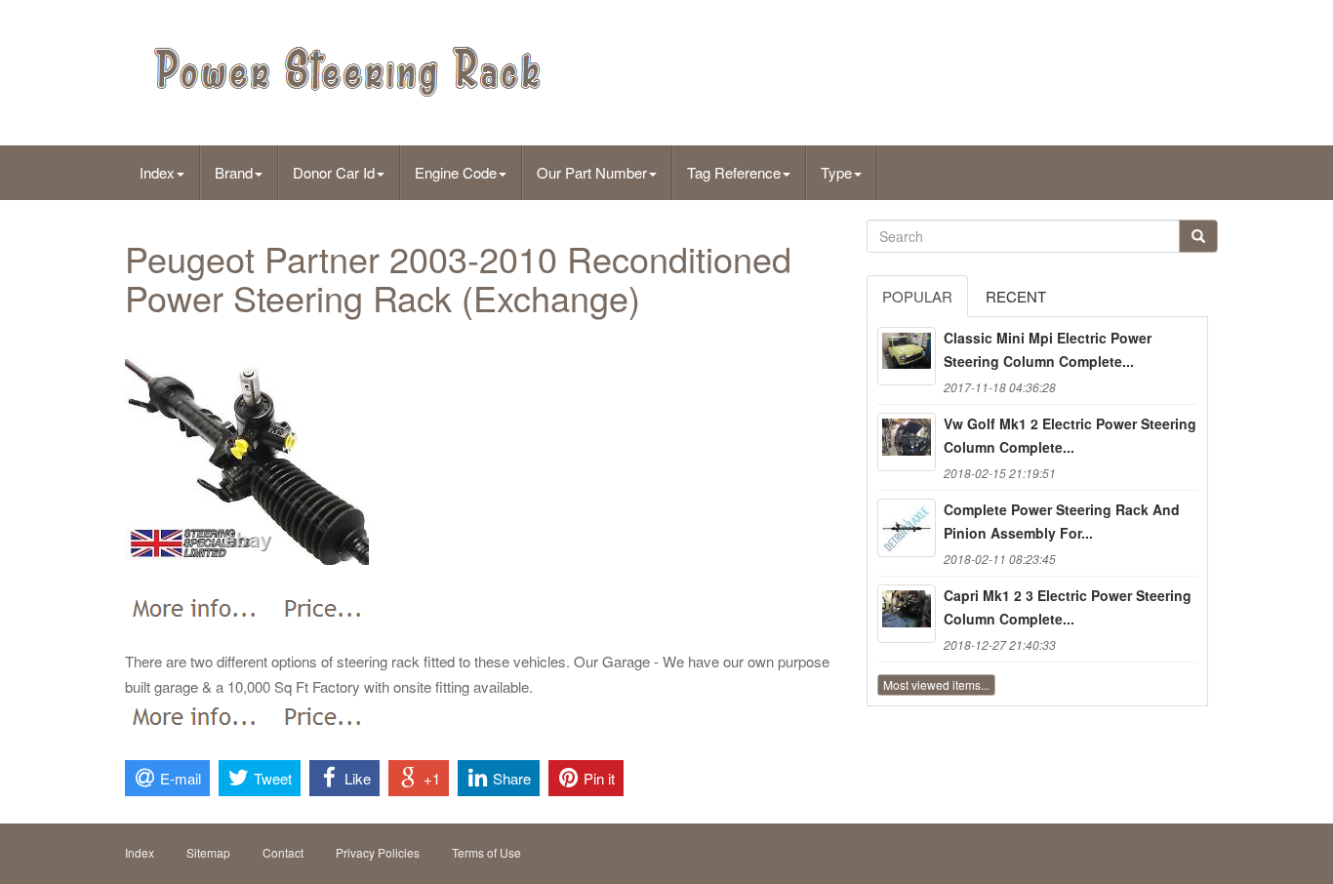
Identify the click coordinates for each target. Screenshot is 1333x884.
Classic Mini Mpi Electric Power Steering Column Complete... (1047, 349)
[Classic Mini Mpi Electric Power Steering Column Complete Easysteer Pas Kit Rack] (906, 356)
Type (836, 172)
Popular (917, 296)
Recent (1016, 296)
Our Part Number (592, 172)
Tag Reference (734, 172)
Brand (234, 172)
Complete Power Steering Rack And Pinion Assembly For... (1062, 521)
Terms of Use (486, 852)
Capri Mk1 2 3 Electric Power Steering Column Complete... (1068, 606)
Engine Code (456, 172)
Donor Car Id (334, 172)
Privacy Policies (378, 852)
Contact (283, 852)
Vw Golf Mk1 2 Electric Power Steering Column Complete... (1070, 435)
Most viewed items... (936, 684)
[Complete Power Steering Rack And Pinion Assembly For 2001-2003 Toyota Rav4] (906, 528)
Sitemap (208, 852)
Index (157, 172)
